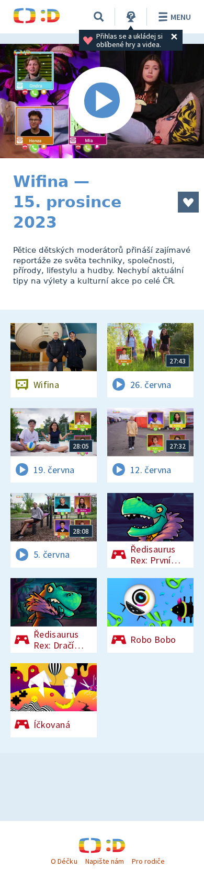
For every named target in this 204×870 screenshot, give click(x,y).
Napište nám (104, 861)
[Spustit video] (102, 101)
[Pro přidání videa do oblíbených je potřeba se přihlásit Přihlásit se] (188, 202)
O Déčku (64, 861)
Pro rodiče (148, 861)
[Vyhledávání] (99, 16)
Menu (181, 16)
